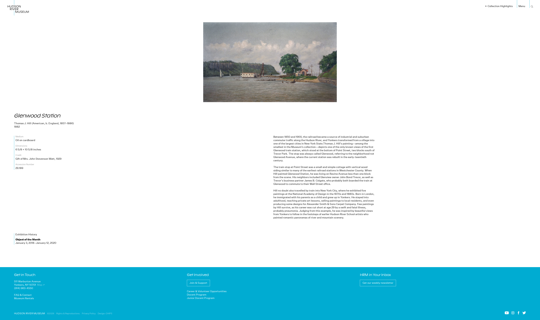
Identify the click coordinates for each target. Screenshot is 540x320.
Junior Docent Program (200, 298)
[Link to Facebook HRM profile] (518, 313)
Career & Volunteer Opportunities (207, 291)
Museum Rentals (24, 298)
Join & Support (198, 282)
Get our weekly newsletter (378, 282)
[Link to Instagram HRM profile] (512, 313)
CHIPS (109, 313)
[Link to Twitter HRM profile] (524, 313)
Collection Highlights (499, 6)
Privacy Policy (89, 313)
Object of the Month (27, 239)
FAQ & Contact (23, 294)
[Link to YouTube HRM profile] (507, 313)
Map (40, 284)
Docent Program (196, 294)
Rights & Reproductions (68, 313)
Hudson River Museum (15, 3)
